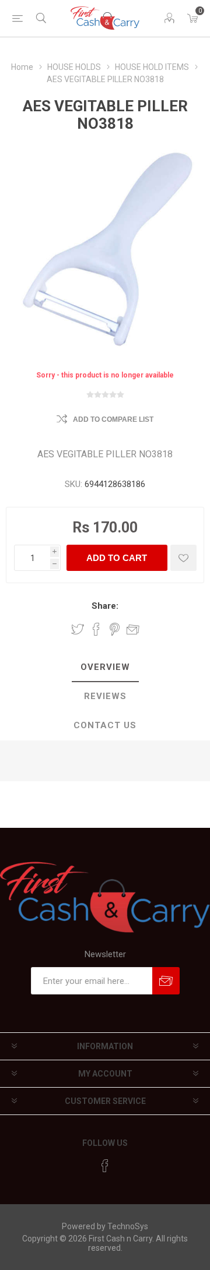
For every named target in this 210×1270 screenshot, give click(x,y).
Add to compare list (113, 419)
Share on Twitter (77, 629)
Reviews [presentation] (105, 696)
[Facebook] (105, 1165)
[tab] (105, 667)
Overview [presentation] (105, 667)
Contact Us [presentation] (105, 725)
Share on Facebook (96, 629)
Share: (105, 606)
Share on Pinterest (114, 629)
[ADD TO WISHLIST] (183, 558)
